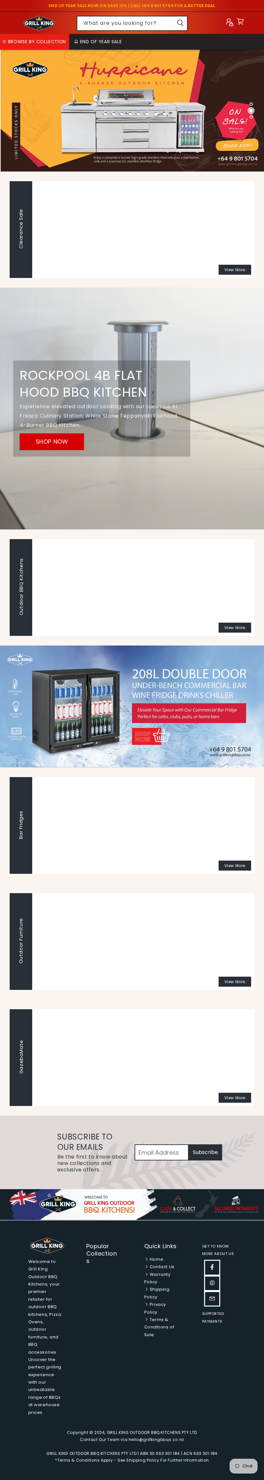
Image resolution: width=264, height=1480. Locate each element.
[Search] (180, 23)
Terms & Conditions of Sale (159, 1327)
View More (234, 269)
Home (155, 1259)
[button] (240, 23)
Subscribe (205, 1152)
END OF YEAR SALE (100, 41)
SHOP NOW (52, 442)
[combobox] (132, 23)
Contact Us (161, 1267)
